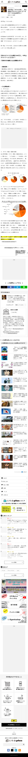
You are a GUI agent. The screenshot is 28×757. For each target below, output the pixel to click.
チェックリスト (11, 570)
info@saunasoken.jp (12, 333)
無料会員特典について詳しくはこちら (14, 728)
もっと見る (14, 562)
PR (26, 351)
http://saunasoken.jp (17, 328)
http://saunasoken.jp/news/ (8, 241)
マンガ (5, 491)
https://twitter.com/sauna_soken (10, 331)
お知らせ (6, 494)
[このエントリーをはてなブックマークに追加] (16, 750)
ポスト (25, 6)
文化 (11, 17)
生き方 (5, 478)
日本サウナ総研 (14, 309)
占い (18, 570)
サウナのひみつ (11, 7)
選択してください (19, 304)
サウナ (3, 17)
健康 (8, 17)
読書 (5, 488)
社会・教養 (6, 484)
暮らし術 (5, 481)
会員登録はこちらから (14, 724)
